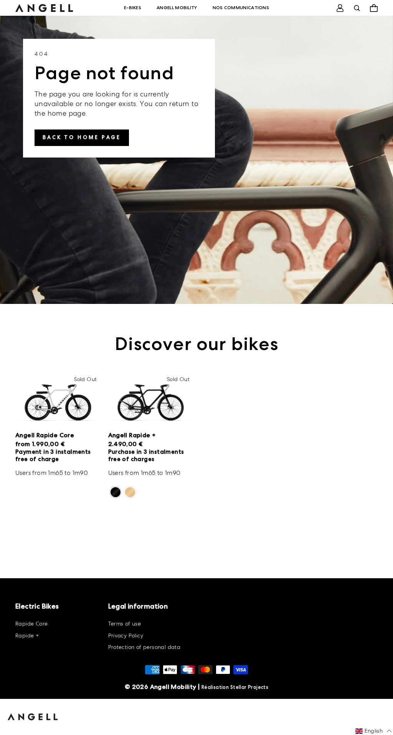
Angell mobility (177, 8)
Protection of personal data (144, 647)
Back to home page (82, 137)
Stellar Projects (249, 687)
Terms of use (124, 623)
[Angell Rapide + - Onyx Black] (115, 492)
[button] (373, 731)
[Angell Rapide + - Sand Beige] (130, 492)
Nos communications (241, 8)
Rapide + (27, 635)
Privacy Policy (126, 635)
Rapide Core (31, 623)
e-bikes (132, 8)
